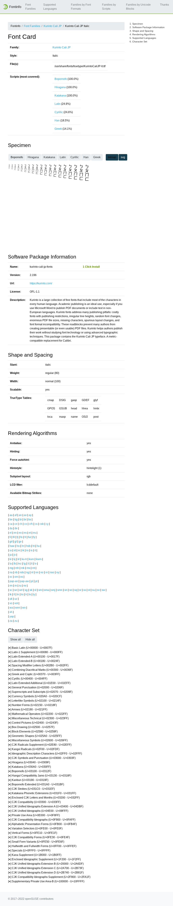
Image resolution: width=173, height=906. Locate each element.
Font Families (30, 6)
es (25, 532)
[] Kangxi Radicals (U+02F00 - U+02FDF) (33, 749)
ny (57, 572)
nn (36, 572)
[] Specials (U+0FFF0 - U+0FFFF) (29, 850)
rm (11, 585)
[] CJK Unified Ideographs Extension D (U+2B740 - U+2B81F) (46, 872)
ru (20, 585)
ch (20, 523)
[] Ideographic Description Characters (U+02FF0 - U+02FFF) (45, 753)
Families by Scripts (109, 6)
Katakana (60, 95)
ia (10, 550)
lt (31, 563)
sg (26, 590)
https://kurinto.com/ (41, 283)
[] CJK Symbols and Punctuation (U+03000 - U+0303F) (42, 757)
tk (10, 594)
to (22, 594)
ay (30, 515)
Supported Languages (50, 6)
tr (26, 594)
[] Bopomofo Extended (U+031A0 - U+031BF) (36, 784)
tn (18, 594)
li (28, 563)
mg (11, 567)
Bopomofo (61, 78)
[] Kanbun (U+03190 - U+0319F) (28, 780)
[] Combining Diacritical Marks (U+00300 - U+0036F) (40, 669)
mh (17, 567)
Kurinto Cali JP (53, 26)
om (16, 576)
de (16, 528)
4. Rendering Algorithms (142, 34)
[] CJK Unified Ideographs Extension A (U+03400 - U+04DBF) (45, 806)
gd (11, 541)
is (31, 550)
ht (33, 545)
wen (17, 607)
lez (19, 563)
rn (16, 585)
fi (10, 537)
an (20, 515)
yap (11, 616)
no (41, 572)
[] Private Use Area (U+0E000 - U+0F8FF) (34, 815)
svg (123, 157)
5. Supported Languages (143, 38)
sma (46, 590)
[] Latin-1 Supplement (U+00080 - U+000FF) (35, 652)
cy (47, 523)
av (25, 515)
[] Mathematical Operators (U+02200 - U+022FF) (38, 713)
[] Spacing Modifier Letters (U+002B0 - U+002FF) (38, 665)
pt (36, 581)
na (11, 572)
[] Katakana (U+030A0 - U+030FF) (29, 766)
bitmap (112, 157)
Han (57, 120)
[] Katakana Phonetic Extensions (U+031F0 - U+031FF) (42, 793)
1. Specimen (136, 23)
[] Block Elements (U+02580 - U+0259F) (33, 731)
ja (10, 554)
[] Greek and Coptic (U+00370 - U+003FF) (34, 674)
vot (16, 603)
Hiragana (60, 87)
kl (19, 559)
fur (29, 537)
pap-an (13, 581)
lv (35, 563)
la (10, 563)
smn (59, 590)
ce (15, 523)
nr (46, 572)
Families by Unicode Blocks (138, 6)
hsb (28, 545)
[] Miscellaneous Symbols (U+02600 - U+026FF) (38, 740)
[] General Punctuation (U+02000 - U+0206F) (36, 687)
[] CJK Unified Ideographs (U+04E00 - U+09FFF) (38, 810)
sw (103, 590)
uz (15, 598)
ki (10, 559)
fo (21, 537)
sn (65, 590)
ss (84, 590)
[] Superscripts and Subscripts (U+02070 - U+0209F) (40, 691)
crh (31, 523)
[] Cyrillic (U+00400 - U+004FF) (27, 678)
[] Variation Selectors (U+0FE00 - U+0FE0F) (35, 828)
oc (10, 576)
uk (10, 598)
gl (16, 541)
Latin (57, 103)
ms (28, 567)
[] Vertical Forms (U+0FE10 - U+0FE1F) (32, 832)
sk (31, 590)
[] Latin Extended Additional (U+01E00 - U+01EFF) (39, 683)
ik (23, 550)
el (10, 532)
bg (16, 519)
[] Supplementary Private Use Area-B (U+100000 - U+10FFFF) (46, 881)
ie (19, 550)
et (30, 532)
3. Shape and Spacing (141, 30)
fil (14, 537)
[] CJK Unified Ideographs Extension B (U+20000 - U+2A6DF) (46, 863)
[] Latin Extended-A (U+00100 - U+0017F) (33, 656)
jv (15, 554)
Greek (58, 128)
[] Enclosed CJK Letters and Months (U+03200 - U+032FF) (44, 797)
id (15, 550)
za (10, 620)
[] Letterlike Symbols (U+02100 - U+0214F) (34, 700)
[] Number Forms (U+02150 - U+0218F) (32, 705)
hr (23, 545)
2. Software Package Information (147, 27)
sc (10, 590)
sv (98, 590)
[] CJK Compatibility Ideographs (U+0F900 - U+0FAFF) (41, 819)
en (15, 532)
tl (14, 594)
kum (31, 559)
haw (12, 545)
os (21, 576)
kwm (39, 559)
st (89, 590)
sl (35, 590)
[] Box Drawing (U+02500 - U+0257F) (31, 727)
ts (30, 594)
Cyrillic (59, 112)
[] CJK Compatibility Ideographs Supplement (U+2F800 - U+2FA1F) (49, 876)
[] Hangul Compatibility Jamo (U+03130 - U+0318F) (39, 775)
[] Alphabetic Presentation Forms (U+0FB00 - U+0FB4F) (42, 824)
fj (17, 537)
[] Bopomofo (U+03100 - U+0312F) (29, 771)
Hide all (30, 639)
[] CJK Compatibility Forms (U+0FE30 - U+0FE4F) (39, 837)
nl (32, 572)
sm (40, 590)
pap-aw (24, 581)
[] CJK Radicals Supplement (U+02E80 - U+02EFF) (39, 744)
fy (34, 537)
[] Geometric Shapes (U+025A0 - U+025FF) (35, 735)
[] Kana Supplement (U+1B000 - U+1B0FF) (34, 854)
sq (75, 590)
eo (20, 532)
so (70, 590)
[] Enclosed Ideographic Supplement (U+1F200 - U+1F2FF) (44, 859)
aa (11, 515)
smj (53, 590)
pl (32, 581)
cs (36, 523)
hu (38, 545)
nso (52, 572)
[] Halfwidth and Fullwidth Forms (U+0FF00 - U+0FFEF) (42, 846)
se (15, 590)
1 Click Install (91, 266)
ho (18, 545)
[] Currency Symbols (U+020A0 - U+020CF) (35, 696)
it (35, 550)
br (25, 519)
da (11, 528)
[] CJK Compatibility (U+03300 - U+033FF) (34, 802)
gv (20, 541)
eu (34, 532)
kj (15, 559)
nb (16, 572)
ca (10, 523)
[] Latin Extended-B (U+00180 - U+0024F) (34, 661)
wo (24, 607)
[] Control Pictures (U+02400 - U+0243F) (33, 722)
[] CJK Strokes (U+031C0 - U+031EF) (31, 788)
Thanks (164, 4)
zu (15, 620)
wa (11, 607)
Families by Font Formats (81, 6)
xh (10, 612)
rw (24, 585)
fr (25, 537)
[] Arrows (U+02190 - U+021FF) (27, 709)
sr (80, 590)
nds (22, 572)
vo (10, 603)
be (11, 519)
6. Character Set (138, 41)
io (27, 550)
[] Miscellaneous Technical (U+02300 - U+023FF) (38, 718)
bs (29, 519)
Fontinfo (15, 7)
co (25, 523)
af (16, 515)
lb (15, 563)
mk (22, 567)
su (93, 590)
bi (21, 519)
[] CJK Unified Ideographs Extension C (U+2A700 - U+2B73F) (46, 868)
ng (27, 572)
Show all (15, 639)
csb (42, 523)
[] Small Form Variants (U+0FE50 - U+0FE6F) (36, 841)
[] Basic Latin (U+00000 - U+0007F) (30, 647)
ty (34, 594)
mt (33, 567)
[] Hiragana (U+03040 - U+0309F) (29, 762)
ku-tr (24, 559)
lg (24, 563)
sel (21, 590)
